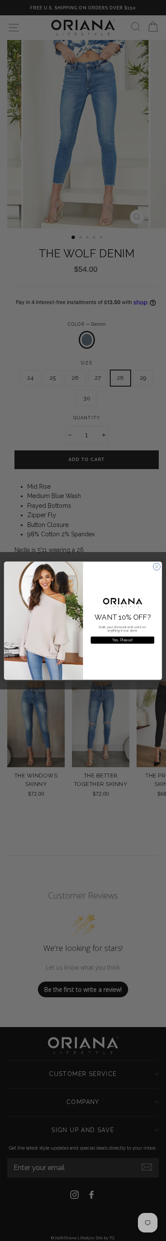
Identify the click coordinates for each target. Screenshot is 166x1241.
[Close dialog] (156, 566)
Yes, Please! (122, 640)
